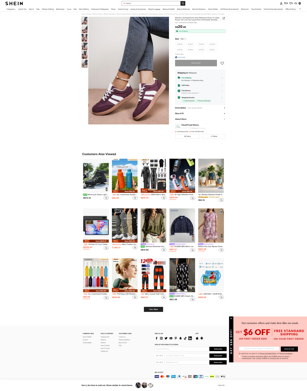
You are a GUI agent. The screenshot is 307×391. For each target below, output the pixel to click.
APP (196, 333)
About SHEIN (87, 337)
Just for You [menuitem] (22, 9)
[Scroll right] (300, 9)
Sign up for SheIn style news (166, 344)
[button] (295, 3)
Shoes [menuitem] (113, 9)
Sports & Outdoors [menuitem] (199, 9)
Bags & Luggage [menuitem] (154, 9)
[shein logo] (14, 3)
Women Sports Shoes (124, 14)
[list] (174, 338)
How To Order (105, 345)
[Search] (182, 3)
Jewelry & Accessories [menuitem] (138, 9)
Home (84, 14)
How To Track (105, 348)
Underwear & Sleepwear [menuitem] (100, 9)
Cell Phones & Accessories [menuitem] (229, 9)
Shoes (89, 14)
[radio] (180, 44)
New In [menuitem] (31, 9)
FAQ (120, 345)
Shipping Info (105, 337)
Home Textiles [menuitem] (213, 9)
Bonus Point (123, 343)
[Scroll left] (297, 9)
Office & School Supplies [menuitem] (293, 9)
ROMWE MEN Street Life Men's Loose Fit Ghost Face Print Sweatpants (182, 296)
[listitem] (96, 182)
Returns (103, 340)
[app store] (197, 339)
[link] (286, 3)
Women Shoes (97, 14)
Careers (85, 340)
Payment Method (124, 340)
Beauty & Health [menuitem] (169, 9)
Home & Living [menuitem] (123, 9)
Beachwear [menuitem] (60, 9)
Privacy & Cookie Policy (268, 353)
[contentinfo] (191, 376)
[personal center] (281, 3)
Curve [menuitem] (69, 9)
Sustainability (87, 343)
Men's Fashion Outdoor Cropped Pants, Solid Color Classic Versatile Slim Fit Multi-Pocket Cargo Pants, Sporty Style (125, 244)
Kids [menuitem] (75, 9)
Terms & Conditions (285, 353)
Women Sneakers (109, 14)
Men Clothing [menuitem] (84, 9)
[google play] (201, 339)
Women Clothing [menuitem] (48, 9)
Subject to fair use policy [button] (190, 93)
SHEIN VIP (104, 351)
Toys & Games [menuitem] (256, 9)
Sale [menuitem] (37, 9)
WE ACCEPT (159, 372)
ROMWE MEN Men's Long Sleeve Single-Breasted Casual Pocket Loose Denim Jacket (182, 246)
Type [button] (182, 39)
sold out (196, 63)
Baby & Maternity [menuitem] (183, 9)
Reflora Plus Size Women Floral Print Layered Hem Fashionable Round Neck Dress (211, 246)
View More (153, 309)
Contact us (122, 337)
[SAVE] (222, 63)
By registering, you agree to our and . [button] (266, 353)
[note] (125, 191)
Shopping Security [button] (188, 97)
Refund (103, 343)
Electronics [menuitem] (245, 9)
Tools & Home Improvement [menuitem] (273, 9)
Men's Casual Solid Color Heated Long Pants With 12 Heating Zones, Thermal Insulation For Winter (153, 294)
